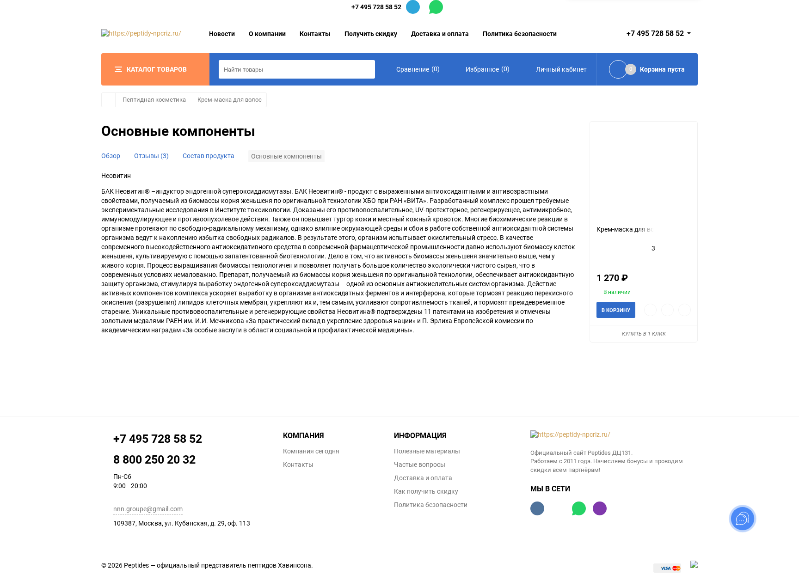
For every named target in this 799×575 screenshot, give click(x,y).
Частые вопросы (419, 464)
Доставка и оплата (440, 33)
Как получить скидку (426, 491)
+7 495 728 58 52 (376, 6)
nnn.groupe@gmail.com (148, 509)
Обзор (110, 155)
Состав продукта (208, 155)
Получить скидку (370, 33)
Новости (222, 33)
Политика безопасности (520, 33)
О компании (267, 33)
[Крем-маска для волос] (643, 173)
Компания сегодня (311, 451)
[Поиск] (365, 69)
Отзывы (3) (151, 155)
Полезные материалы (427, 451)
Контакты (315, 33)
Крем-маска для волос (229, 99)
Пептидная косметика (154, 99)
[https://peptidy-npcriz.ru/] (614, 435)
